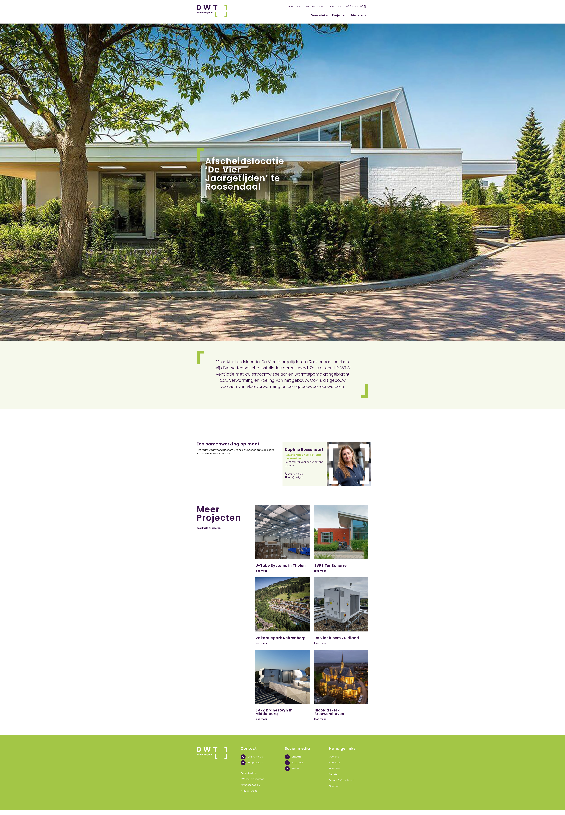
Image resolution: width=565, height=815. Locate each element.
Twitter (295, 768)
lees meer (261, 570)
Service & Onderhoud (341, 780)
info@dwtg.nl (295, 477)
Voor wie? (318, 15)
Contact (335, 6)
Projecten (339, 15)
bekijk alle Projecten (209, 528)
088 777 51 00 (355, 6)
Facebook (297, 762)
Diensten (357, 15)
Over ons (293, 6)
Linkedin (296, 756)
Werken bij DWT (315, 6)
